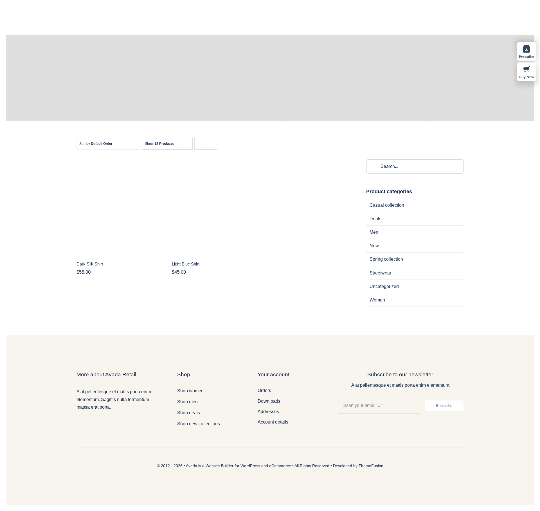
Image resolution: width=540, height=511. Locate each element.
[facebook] (77, 421)
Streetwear (380, 273)
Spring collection (386, 259)
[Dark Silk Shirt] (118, 206)
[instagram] (94, 421)
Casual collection (387, 205)
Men (374, 232)
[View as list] (211, 143)
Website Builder (219, 465)
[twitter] (86, 421)
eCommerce (280, 465)
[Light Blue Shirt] (214, 206)
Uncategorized (384, 286)
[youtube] (103, 421)
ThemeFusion (371, 465)
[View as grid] (200, 143)
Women (377, 300)
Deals (375, 218)
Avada (191, 465)
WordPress (250, 465)
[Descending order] (134, 143)
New (374, 245)
